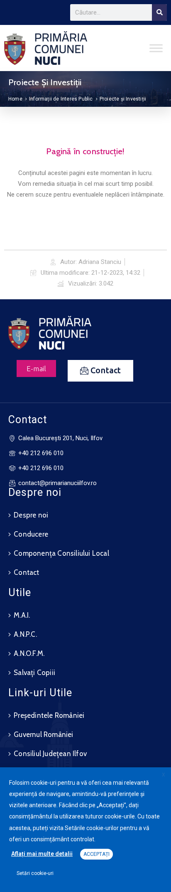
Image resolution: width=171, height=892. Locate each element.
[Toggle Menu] (156, 48)
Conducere (31, 534)
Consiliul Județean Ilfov (50, 753)
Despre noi (31, 515)
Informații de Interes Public (61, 99)
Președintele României (49, 715)
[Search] (159, 12)
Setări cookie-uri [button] (35, 873)
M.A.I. (22, 615)
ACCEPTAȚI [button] (96, 854)
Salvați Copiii (34, 672)
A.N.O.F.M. (29, 653)
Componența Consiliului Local (61, 553)
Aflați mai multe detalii (42, 853)
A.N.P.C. (25, 634)
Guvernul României (43, 734)
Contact (26, 572)
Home (15, 99)
